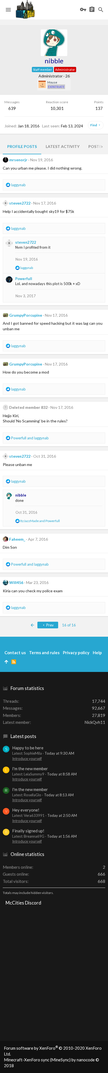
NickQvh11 (94, 722)
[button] (8, 9)
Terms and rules (44, 652)
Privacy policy (76, 652)
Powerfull (23, 278)
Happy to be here (27, 747)
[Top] (6, 661)
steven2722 (19, 203)
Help (97, 652)
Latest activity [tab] (62, 146)
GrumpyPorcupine (25, 315)
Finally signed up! (28, 830)
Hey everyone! (25, 809)
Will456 (16, 582)
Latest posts (23, 736)
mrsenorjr (18, 159)
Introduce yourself (27, 758)
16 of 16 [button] (69, 625)
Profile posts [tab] (22, 146)
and (30, 438)
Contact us (15, 652)
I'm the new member (30, 768)
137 (99, 108)
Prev (49, 625)
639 (12, 108)
